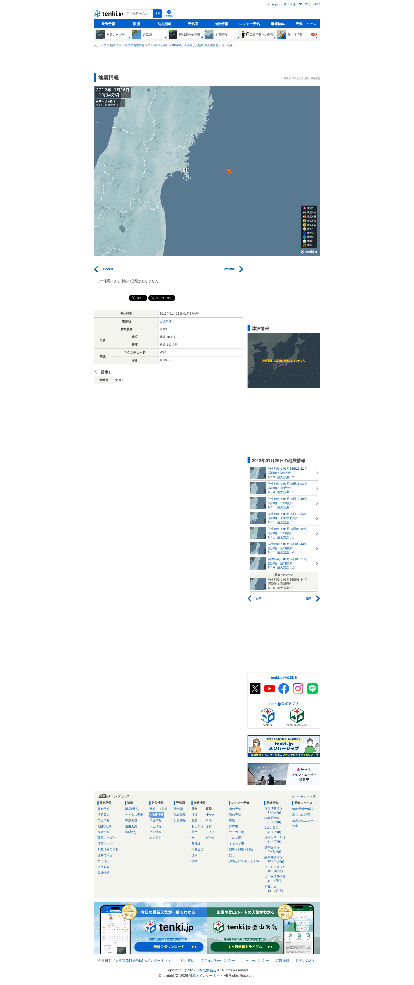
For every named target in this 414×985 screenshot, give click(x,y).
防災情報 (165, 24)
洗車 (194, 855)
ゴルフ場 (235, 837)
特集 (295, 825)
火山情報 (155, 826)
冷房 (209, 826)
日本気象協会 (125, 960)
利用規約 (187, 960)
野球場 (233, 826)
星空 (194, 832)
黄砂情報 (103, 872)
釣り (232, 855)
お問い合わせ (305, 960)
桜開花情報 (272, 820)
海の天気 (235, 814)
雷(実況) (130, 832)
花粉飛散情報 (273, 810)
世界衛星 (180, 820)
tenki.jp (109, 14)
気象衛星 (180, 814)
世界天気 (103, 814)
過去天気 (131, 826)
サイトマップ (299, 4)
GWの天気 (272, 829)
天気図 (193, 24)
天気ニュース (306, 24)
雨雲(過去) (132, 809)
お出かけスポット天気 (244, 861)
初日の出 (273, 888)
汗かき (210, 814)
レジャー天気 (249, 24)
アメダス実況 (134, 814)
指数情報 (221, 24)
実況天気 (131, 820)
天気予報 (108, 24)
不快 (209, 820)
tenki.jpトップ (277, 4)
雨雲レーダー (106, 837)
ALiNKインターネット (154, 960)
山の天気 (235, 809)
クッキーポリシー (255, 960)
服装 (194, 820)
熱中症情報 (272, 849)
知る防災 (155, 837)
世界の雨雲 (105, 855)
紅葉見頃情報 (274, 859)
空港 (232, 820)
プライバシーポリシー (218, 960)
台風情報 (155, 832)
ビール (210, 837)
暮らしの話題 (301, 814)
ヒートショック (274, 869)
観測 (136, 24)
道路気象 (103, 867)
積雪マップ (105, 843)
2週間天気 (104, 826)
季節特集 (278, 24)
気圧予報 (103, 820)
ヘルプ (315, 4)
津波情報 (155, 820)
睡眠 (194, 861)
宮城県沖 (166, 321)
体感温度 (197, 849)
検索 (157, 13)
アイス (210, 832)
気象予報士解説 (302, 809)
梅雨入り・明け (274, 839)
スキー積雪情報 (274, 878)
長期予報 (103, 832)
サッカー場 (236, 832)
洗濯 (194, 814)
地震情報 (158, 814)
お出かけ (197, 826)
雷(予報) (103, 861)
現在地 (168, 16)
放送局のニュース (304, 820)
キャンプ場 (236, 843)
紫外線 (196, 843)
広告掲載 (282, 960)
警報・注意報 (158, 809)
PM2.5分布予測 (107, 849)
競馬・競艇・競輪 (241, 849)
